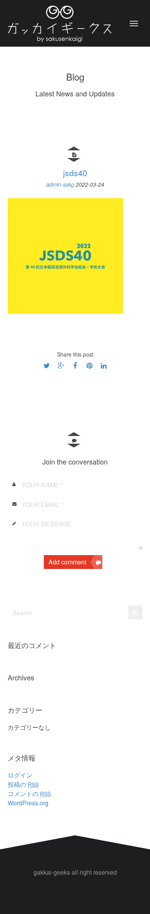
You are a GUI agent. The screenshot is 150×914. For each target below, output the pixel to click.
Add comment (67, 561)
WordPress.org (28, 802)
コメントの (29, 793)
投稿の (23, 784)
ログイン (20, 775)
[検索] (135, 612)
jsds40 (75, 172)
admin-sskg (61, 184)
